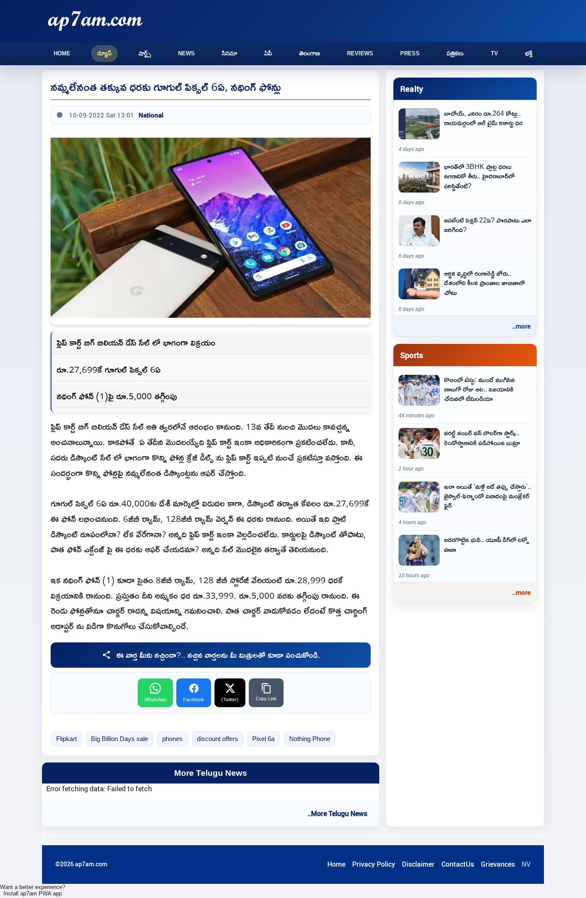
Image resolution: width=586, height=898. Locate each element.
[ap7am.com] (95, 20)
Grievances (498, 864)
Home (62, 53)
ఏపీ (268, 53)
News (186, 53)
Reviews (360, 53)
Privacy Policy (373, 864)
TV (494, 53)
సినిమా (229, 53)
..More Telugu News (337, 813)
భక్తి (528, 53)
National (151, 115)
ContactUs (457, 864)
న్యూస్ (104, 53)
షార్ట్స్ (145, 53)
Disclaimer (418, 864)
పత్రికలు (455, 53)
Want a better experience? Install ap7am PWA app (32, 890)
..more (521, 326)
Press (410, 53)
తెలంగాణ (309, 53)
